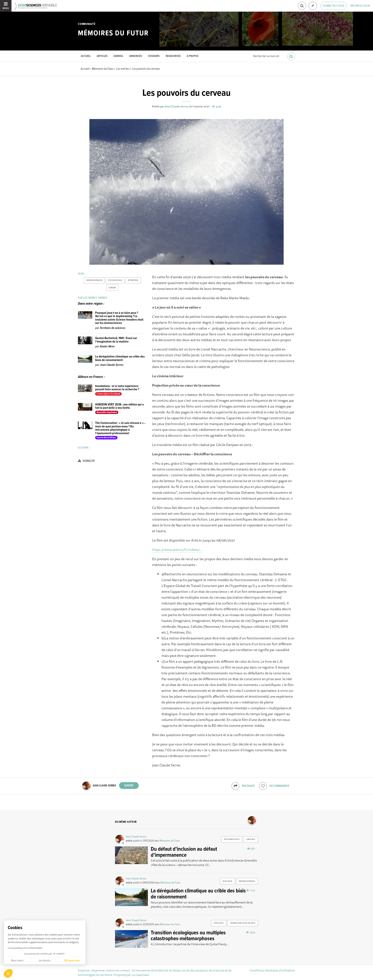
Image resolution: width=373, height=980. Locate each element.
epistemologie (231, 839)
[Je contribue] (313, 6)
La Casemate (140, 974)
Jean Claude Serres (176, 106)
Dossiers (153, 56)
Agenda (118, 56)
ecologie (227, 881)
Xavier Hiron (107, 346)
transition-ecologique (242, 923)
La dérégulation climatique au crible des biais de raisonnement (120, 358)
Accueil (86, 56)
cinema (112, 287)
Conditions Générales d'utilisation (272, 970)
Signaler (88, 461)
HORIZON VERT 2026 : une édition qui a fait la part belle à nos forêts (119, 406)
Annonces (135, 56)
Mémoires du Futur (113, 33)
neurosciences (94, 280)
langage (250, 839)
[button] (8, 973)
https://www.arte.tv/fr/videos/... (177, 549)
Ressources (173, 56)
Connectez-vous (334, 6)
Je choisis (44, 960)
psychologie (115, 280)
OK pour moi (72, 960)
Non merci (17, 960)
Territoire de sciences (112, 328)
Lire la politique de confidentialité (25, 948)
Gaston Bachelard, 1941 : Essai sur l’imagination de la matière (116, 340)
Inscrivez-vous (360, 6)
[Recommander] (263, 786)
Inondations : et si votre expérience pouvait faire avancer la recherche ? (117, 388)
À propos (192, 56)
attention (133, 280)
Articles (102, 56)
